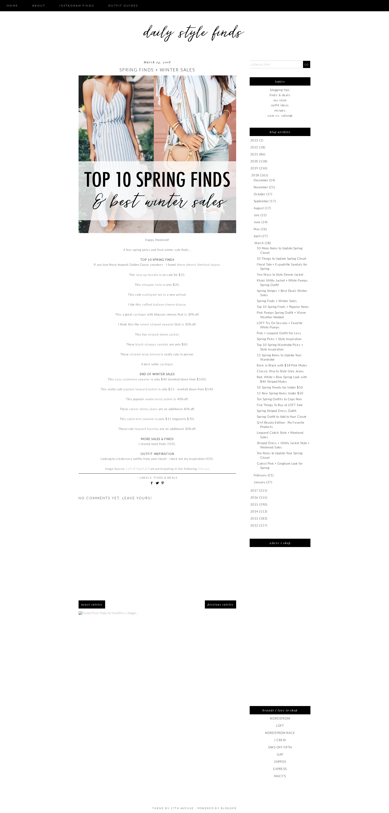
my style (280, 100)
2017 (254, 490)
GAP (280, 754)
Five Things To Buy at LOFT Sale (280, 405)
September (261, 201)
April (257, 236)
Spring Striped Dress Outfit (276, 411)
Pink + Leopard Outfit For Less (279, 333)
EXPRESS (280, 769)
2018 (255, 175)
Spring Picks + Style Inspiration (279, 339)
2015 (254, 504)
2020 (254, 161)
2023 (254, 140)
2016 (254, 497)
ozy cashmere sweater (133, 379)
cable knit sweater (140, 419)
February (260, 475)
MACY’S (280, 776)
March (259, 243)
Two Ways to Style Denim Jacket (280, 274)
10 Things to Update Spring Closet (281, 258)
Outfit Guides (123, 5)
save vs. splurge (280, 115)
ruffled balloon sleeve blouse (164, 304)
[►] (253, 180)
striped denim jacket (163, 334)
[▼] (250, 175)
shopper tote (151, 284)
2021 (254, 154)
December (261, 180)
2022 (254, 147)
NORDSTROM (280, 718)
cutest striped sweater (157, 324)
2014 (254, 511)
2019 (254, 168)
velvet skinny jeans (143, 409)
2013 (254, 518)
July (257, 215)
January (259, 482)
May (257, 229)
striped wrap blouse (145, 354)
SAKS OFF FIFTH (280, 747)
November (261, 187)
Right (140, 468)
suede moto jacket (159, 399)
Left (129, 468)
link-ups (203, 468)
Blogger (229, 808)
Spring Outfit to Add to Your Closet (281, 416)
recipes (280, 110)
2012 (254, 525)
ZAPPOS (280, 761)
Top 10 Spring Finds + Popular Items (283, 307)
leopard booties (147, 429)
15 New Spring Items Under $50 (280, 393)
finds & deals (166, 477)
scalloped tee (152, 294)
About (38, 5)
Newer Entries (91, 604)
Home (12, 5)
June (257, 222)
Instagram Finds (76, 5)
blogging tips (280, 90)
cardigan (139, 314)
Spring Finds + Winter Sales (277, 301)
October (259, 194)
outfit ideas (280, 105)
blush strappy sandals (152, 344)
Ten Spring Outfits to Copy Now (279, 399)
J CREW (280, 740)
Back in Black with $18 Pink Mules (282, 365)
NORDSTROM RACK (280, 733)
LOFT (280, 725)
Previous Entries (220, 604)
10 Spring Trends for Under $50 (280, 387)
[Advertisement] (280, 629)
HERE (171, 444)
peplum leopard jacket (140, 389)
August (259, 208)
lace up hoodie (147, 275)
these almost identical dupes (198, 264)
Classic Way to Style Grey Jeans (280, 371)
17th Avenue (182, 808)
